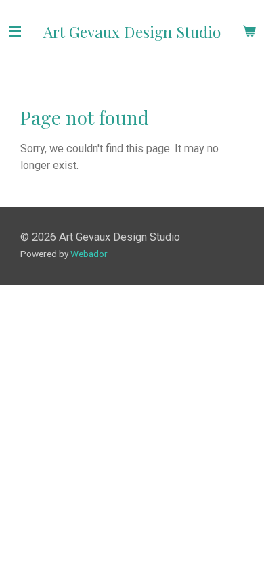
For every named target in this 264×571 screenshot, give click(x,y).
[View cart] (249, 31)
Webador (89, 253)
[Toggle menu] (15, 31)
